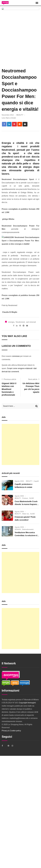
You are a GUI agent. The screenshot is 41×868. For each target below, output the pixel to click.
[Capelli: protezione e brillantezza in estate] (7, 485)
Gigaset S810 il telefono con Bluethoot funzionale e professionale (9, 389)
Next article (32, 379)
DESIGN (18, 529)
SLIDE (31, 498)
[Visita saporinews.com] (6, 683)
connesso (16, 356)
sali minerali (31, 322)
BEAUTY (19, 115)
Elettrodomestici (28, 529)
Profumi (25, 498)
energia (11, 322)
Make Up (25, 514)
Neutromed (20, 322)
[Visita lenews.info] (15, 683)
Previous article (10, 379)
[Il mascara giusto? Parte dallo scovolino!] (7, 516)
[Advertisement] (20, 444)
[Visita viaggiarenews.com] (24, 683)
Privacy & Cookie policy (11, 731)
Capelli (36, 481)
